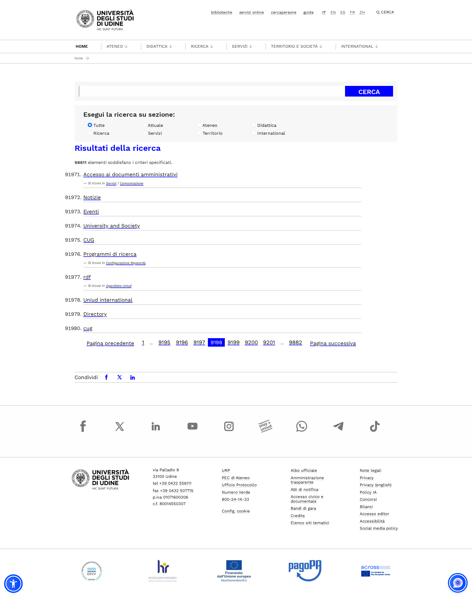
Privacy (367, 477)
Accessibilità (372, 521)
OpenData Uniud (118, 286)
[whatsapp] (301, 431)
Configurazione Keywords (126, 263)
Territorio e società (294, 46)
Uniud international (107, 300)
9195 (164, 342)
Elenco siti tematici (310, 522)
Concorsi (368, 499)
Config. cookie (236, 511)
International (357, 46)
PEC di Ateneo (236, 477)
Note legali (370, 470)
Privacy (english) (375, 484)
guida (308, 12)
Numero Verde (236, 492)
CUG (88, 240)
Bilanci (366, 506)
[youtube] (192, 431)
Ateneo (115, 46)
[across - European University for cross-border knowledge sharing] (376, 571)
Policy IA (368, 492)
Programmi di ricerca (110, 254)
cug (87, 328)
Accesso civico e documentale (307, 499)
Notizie (92, 197)
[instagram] (228, 431)
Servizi (239, 46)
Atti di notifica (304, 489)
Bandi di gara (303, 508)
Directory (95, 314)
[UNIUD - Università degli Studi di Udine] (105, 19)
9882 (295, 342)
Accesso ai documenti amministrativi (130, 174)
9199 (234, 342)
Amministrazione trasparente (307, 480)
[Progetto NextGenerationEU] (234, 571)
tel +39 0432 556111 (172, 483)
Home (82, 46)
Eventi (91, 211)
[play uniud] (265, 431)
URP (226, 470)
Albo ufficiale (304, 470)
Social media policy (379, 528)
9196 (182, 342)
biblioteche (221, 12)
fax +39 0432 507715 (173, 490)
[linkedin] (156, 431)
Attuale (155, 125)
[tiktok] (374, 431)
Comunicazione (131, 183)
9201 (269, 342)
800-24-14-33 (235, 499)
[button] (13, 584)
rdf (87, 277)
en (333, 12)
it (324, 12)
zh (362, 12)
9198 (216, 342)
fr (352, 12)
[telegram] (338, 431)
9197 (199, 342)
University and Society (111, 226)
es (342, 12)
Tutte (99, 125)
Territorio (213, 133)
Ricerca (199, 46)
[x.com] (119, 431)
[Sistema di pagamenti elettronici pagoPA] (305, 571)
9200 (251, 342)
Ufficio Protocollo (239, 484)
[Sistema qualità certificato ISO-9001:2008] (92, 571)
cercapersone (283, 12)
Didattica (156, 46)
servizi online (251, 12)
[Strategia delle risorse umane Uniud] (163, 571)
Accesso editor (374, 513)
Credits (298, 515)
